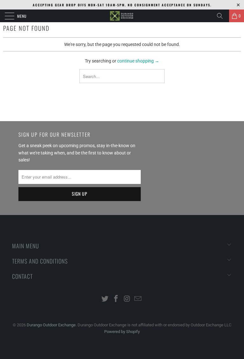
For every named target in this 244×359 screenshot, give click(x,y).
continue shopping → (138, 60)
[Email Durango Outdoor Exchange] (138, 299)
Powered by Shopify (122, 331)
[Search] (222, 16)
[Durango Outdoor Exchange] (122, 16)
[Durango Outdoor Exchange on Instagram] (127, 299)
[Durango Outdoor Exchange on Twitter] (105, 299)
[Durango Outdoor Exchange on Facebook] (116, 299)
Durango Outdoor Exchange (51, 325)
